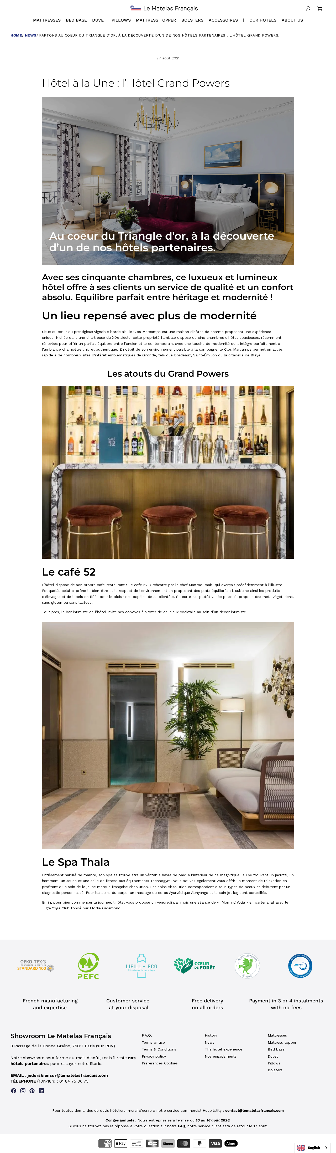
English (314, 1148)
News (30, 35)
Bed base (276, 1049)
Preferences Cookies (160, 1063)
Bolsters (275, 1070)
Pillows (274, 1063)
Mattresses (277, 1035)
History (211, 1035)
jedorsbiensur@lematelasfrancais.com (68, 1075)
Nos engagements (221, 1056)
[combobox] (313, 1148)
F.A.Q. (147, 1035)
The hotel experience (223, 1049)
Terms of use (153, 1042)
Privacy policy (154, 1056)
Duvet (273, 1056)
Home (16, 35)
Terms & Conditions (159, 1049)
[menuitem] (47, 20)
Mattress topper (282, 1042)
